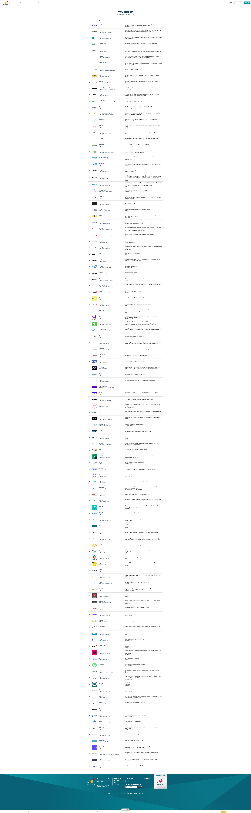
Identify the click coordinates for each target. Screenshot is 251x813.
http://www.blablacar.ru (104, 697)
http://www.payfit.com (103, 640)
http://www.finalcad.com (104, 729)
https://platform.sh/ (103, 51)
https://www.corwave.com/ (104, 139)
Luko (100, 493)
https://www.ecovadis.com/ (105, 197)
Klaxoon (101, 588)
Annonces (46, 2)
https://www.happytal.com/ (105, 381)
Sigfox (100, 702)
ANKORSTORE (102, 221)
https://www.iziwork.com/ (104, 457)
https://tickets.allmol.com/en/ (105, 158)
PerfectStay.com (103, 62)
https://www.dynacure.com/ (105, 133)
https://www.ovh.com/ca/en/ (105, 691)
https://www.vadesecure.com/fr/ (106, 356)
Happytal (101, 380)
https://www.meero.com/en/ (105, 450)
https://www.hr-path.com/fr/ (105, 267)
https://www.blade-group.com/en (106, 280)
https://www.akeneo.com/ (104, 318)
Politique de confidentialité (119, 793)
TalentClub (101, 740)
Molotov (101, 75)
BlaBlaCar (101, 696)
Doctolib (101, 632)
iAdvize (100, 759)
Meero (100, 449)
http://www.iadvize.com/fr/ (105, 760)
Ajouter (230, 2)
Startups (25, 2)
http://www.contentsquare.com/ (106, 191)
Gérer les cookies (125, 809)
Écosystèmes (117, 778)
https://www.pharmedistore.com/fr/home (108, 44)
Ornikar (100, 734)
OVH (100, 689)
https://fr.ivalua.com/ (103, 362)
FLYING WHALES (102, 209)
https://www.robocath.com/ (105, 469)
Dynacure (101, 132)
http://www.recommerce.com (105, 627)
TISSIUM (101, 240)
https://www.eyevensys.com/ (105, 120)
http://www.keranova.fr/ (104, 311)
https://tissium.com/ (103, 242)
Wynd (100, 462)
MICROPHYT (102, 342)
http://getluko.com (103, 495)
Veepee (100, 291)
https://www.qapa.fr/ (103, 25)
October (101, 569)
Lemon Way (101, 664)
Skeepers (101, 170)
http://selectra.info (103, 621)
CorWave (101, 138)
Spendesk (101, 614)
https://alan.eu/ (102, 482)
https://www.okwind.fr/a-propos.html (107, 101)
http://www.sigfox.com (104, 488)
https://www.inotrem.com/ (104, 305)
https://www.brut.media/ (104, 254)
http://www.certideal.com (104, 596)
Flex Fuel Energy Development (105, 113)
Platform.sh (101, 49)
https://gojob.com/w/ (103, 545)
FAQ (131, 793)
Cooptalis (101, 443)
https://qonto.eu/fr (103, 476)
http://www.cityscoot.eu (104, 659)
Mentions (109, 793)
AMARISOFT (102, 144)
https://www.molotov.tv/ (104, 76)
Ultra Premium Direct (104, 68)
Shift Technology (103, 386)
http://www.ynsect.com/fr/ (104, 722)
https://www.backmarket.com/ (105, 520)
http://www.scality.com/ (104, 558)
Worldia (101, 506)
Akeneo (100, 316)
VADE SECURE (102, 354)
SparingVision (102, 765)
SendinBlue (101, 512)
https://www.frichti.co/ (104, 299)
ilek (100, 563)
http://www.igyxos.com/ (104, 95)
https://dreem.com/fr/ (104, 710)
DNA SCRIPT (102, 367)
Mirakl (100, 677)
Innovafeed (101, 430)
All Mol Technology (103, 157)
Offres (56, 2)
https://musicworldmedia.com (105, 419)
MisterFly (101, 81)
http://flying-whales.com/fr (104, 210)
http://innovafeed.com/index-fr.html (106, 431)
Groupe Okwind (102, 100)
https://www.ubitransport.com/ (105, 330)
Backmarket (102, 519)
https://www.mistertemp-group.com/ (107, 152)
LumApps (101, 228)
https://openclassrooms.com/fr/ (106, 286)
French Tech (33, 2)
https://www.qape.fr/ (103, 412)
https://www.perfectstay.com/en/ (106, 63)
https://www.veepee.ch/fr (104, 292)
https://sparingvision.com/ (104, 767)
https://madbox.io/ (103, 261)
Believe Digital (102, 645)
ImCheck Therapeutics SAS (105, 87)
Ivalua (100, 361)
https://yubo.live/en (103, 216)
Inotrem (101, 304)
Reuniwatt (101, 56)
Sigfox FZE (101, 487)
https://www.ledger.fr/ (103, 533)
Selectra (101, 620)
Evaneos (101, 683)
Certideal (101, 595)
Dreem (100, 708)
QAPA (100, 24)
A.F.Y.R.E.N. (101, 163)
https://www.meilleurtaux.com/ (105, 32)
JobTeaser (101, 323)
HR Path (101, 266)
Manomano (101, 373)
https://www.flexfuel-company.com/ (106, 114)
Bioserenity (101, 348)
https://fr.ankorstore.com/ (104, 223)
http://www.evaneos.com (104, 684)
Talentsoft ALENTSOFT (104, 436)
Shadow (101, 278)
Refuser (106, 811)
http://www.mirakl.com (104, 678)
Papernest (101, 746)
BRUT (100, 253)
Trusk (100, 392)
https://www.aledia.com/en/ (105, 539)
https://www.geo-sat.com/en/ (105, 108)
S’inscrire (247, 2)
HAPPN (100, 37)
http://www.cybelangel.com (105, 577)
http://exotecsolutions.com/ (105, 425)
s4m (100, 525)
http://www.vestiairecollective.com (106, 672)
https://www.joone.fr (103, 178)
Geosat (100, 106)
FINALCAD (101, 727)
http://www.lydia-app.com (104, 716)
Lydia (100, 715)
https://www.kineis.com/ (104, 204)
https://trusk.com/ (103, 394)
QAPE (100, 411)
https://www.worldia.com (104, 507)
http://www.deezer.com (104, 608)
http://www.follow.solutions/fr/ (105, 583)
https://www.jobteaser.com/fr (105, 324)
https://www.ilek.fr (103, 564)
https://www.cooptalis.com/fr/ (105, 444)
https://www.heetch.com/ (104, 653)
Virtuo (100, 399)
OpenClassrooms (103, 285)
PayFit (100, 639)
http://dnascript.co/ (103, 368)
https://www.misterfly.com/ (105, 82)
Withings (101, 753)
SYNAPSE (101, 582)
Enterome (101, 500)
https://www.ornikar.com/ (104, 735)
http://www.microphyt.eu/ (104, 343)
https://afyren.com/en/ (104, 165)
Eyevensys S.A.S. (102, 119)
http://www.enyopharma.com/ (105, 127)
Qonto (100, 474)
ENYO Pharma (102, 125)
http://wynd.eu (102, 463)
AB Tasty (101, 184)
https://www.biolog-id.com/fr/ (105, 235)
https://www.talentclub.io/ (104, 741)
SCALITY (101, 557)
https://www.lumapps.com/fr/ (105, 229)
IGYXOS (100, 94)
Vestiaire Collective (103, 670)
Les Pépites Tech (5, 3)
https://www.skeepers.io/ (104, 171)
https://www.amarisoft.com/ (105, 146)
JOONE (100, 177)
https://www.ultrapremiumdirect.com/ (107, 70)
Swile (100, 405)
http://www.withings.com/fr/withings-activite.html (109, 754)
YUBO (100, 215)
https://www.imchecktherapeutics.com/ (107, 89)
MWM (100, 417)
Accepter (218, 812)
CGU (128, 793)
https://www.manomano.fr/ (105, 375)
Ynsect (100, 721)
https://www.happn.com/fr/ (105, 38)
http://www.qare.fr (103, 552)
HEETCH (101, 651)
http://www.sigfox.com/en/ (104, 703)
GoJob (100, 544)
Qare (100, 550)
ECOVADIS (101, 196)
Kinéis (100, 203)
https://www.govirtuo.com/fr (105, 400)
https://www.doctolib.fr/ (104, 634)
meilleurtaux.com (103, 30)
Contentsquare (102, 190)
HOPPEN (101, 247)
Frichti (100, 297)
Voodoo (101, 272)
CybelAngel (101, 576)
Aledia (100, 538)
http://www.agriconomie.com (105, 602)
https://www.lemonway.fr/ (104, 665)
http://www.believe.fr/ (103, 646)
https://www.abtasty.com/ (104, 185)
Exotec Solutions (103, 424)
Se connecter (239, 2)
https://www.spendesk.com (105, 615)
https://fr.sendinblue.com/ (104, 514)
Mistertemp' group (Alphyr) (105, 151)
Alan (100, 481)
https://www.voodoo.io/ (104, 273)
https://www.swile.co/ (103, 406)
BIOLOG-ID (101, 234)
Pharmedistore (102, 43)
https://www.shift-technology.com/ (106, 387)
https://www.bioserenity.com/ (105, 349)
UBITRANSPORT (102, 329)
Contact (136, 793)
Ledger (100, 531)
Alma (100, 335)
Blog (52, 2)
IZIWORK (101, 455)
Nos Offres (116, 785)
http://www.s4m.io (103, 526)
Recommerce (102, 626)
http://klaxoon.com (103, 590)
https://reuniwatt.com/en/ (104, 57)
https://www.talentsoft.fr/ (104, 438)
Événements (40, 2)
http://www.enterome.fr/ (104, 501)
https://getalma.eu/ (103, 337)
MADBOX (101, 259)
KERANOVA (101, 310)
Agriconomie (102, 601)
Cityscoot (101, 658)
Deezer (100, 607)
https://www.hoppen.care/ (104, 248)
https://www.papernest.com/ (105, 748)
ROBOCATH (101, 468)
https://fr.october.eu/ (103, 571)
